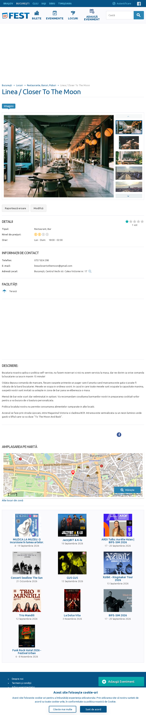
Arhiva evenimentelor (23, 687)
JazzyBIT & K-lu (72, 540)
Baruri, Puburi (48, 85)
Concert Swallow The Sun (27, 577)
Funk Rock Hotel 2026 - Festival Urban (26, 652)
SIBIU (52, 3)
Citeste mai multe (62, 709)
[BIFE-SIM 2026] (118, 600)
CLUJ (35, 3)
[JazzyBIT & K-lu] (72, 525)
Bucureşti (7, 85)
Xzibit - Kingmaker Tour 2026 (118, 579)
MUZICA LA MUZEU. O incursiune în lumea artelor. (27, 541)
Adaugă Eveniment (121, 681)
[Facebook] (119, 434)
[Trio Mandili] (27, 600)
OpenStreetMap (121, 494)
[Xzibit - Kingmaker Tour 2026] (118, 563)
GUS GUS (72, 577)
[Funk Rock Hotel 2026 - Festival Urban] (27, 636)
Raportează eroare (15, 208)
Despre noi (17, 679)
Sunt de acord (93, 709)
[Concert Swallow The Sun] (27, 563)
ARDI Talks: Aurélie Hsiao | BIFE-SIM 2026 (118, 541)
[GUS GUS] (72, 563)
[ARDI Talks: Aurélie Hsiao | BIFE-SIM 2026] (118, 525)
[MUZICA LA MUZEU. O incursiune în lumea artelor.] (27, 525)
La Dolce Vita (72, 615)
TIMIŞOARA (65, 3)
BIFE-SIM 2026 (118, 615)
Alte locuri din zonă (12, 500)
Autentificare (124, 3)
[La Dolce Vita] (72, 600)
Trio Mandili (26, 615)
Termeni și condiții (21, 683)
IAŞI (43, 3)
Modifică (38, 208)
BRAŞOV (8, 3)
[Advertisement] (73, 51)
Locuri (19, 85)
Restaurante (33, 85)
